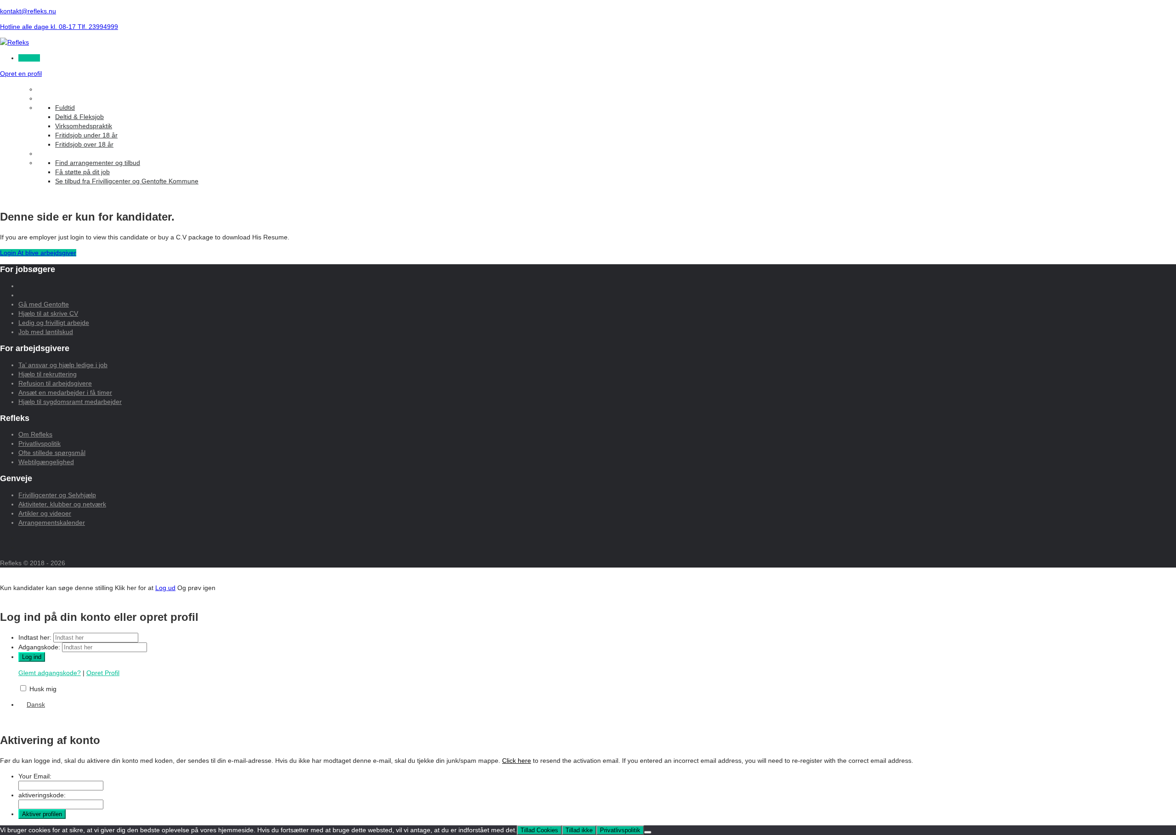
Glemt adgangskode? (49, 672)
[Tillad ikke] (647, 832)
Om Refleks (35, 434)
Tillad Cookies (539, 830)
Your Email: (34, 776)
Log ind (29, 58)
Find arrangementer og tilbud (97, 162)
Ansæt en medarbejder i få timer (65, 392)
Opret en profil (21, 73)
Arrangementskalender (51, 522)
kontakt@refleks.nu (28, 11)
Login (8, 252)
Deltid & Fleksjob (79, 116)
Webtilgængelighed (46, 462)
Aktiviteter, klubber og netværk (62, 504)
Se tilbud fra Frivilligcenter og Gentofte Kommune (126, 181)
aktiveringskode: (42, 795)
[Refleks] (14, 42)
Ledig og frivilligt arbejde (53, 322)
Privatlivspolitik (39, 443)
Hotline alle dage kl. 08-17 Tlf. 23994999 (59, 26)
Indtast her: (34, 637)
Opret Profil (102, 672)
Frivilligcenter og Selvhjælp (57, 495)
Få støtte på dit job (82, 172)
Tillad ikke (579, 830)
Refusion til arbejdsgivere (55, 383)
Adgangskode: (39, 647)
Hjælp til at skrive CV (48, 313)
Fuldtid (65, 107)
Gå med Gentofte (43, 304)
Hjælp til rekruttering (47, 374)
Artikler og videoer (44, 513)
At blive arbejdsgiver (46, 252)
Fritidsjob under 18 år (86, 135)
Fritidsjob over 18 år (84, 144)
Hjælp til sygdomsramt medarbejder (70, 401)
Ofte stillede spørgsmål (51, 452)
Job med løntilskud (45, 331)
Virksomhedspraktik (83, 126)
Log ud (165, 587)
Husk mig (43, 689)
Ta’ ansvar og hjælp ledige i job (62, 365)
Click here (516, 760)
